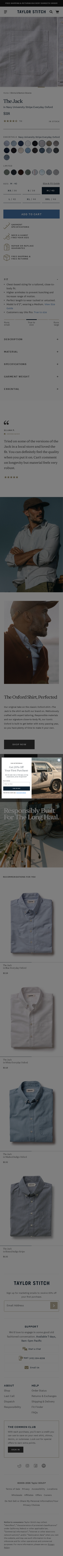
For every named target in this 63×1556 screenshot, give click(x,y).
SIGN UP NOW (16, 788)
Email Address (6, 780)
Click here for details (21, 793)
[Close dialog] (59, 760)
